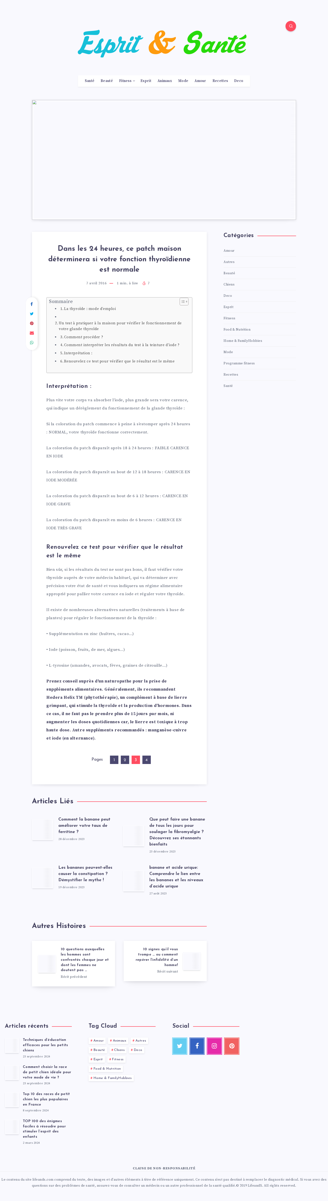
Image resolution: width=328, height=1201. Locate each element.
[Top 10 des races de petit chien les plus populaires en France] (12, 1099)
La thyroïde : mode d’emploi (90, 309)
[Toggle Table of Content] (181, 301)
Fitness (125, 81)
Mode (183, 81)
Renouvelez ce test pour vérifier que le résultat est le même (119, 361)
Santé (90, 81)
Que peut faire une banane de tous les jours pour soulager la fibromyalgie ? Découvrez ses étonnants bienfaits (177, 832)
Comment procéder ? (83, 337)
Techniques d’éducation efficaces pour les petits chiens (45, 1045)
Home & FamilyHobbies (243, 341)
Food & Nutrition (237, 329)
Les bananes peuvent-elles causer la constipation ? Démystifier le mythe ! (85, 874)
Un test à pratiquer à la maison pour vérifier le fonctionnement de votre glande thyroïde (120, 326)
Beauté (107, 81)
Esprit (145, 81)
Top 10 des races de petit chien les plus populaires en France (46, 1099)
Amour (200, 81)
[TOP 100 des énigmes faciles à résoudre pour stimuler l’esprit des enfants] (12, 1126)
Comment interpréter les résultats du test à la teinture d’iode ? (121, 345)
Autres (229, 262)
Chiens (229, 284)
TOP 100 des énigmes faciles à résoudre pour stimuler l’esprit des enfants (44, 1129)
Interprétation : (78, 353)
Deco (238, 81)
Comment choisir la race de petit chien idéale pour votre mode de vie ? (47, 1072)
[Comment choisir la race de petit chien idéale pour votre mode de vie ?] (12, 1072)
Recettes (220, 81)
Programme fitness (239, 363)
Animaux (165, 81)
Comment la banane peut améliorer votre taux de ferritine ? (84, 825)
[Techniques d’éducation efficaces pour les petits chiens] (12, 1045)
